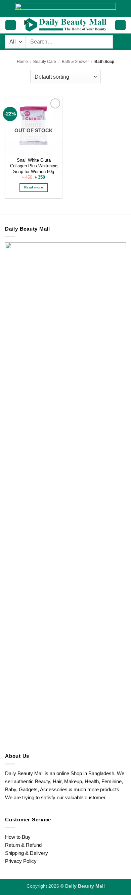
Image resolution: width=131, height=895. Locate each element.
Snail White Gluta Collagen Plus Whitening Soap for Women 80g (33, 166)
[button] (10, 25)
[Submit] (119, 41)
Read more (33, 187)
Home (22, 61)
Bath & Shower (75, 61)
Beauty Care (44, 61)
